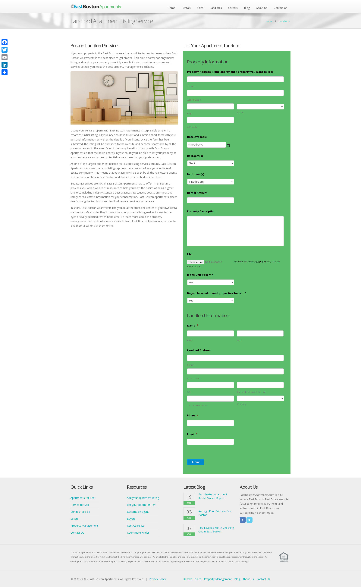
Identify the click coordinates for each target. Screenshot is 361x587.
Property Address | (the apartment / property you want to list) (230, 72)
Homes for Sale (80, 505)
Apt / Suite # (194, 99)
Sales (200, 8)
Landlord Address (199, 350)
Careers (233, 8)
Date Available (197, 137)
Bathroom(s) (195, 174)
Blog (247, 8)
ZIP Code (192, 126)
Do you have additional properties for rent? (216, 293)
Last (239, 340)
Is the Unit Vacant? (200, 274)
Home (171, 8)
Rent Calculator (136, 525)
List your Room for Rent (141, 505)
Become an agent (138, 511)
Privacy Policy (157, 579)
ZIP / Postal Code (197, 405)
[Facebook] (4, 42)
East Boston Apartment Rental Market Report (212, 496)
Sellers (74, 518)
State (240, 112)
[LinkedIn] (4, 64)
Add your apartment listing (143, 498)
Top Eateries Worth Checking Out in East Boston (216, 529)
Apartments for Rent (83, 498)
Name (192, 325)
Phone (193, 415)
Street (190, 86)
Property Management (84, 525)
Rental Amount (197, 192)
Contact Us (280, 8)
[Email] (4, 57)
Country (241, 404)
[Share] (4, 72)
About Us (261, 8)
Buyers (131, 518)
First (189, 340)
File (189, 254)
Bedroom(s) (195, 156)
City (189, 113)
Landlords (216, 8)
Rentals (186, 8)
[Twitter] (4, 49)
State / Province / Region (251, 391)
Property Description (201, 211)
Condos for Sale (80, 511)
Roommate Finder (138, 532)
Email (192, 434)
